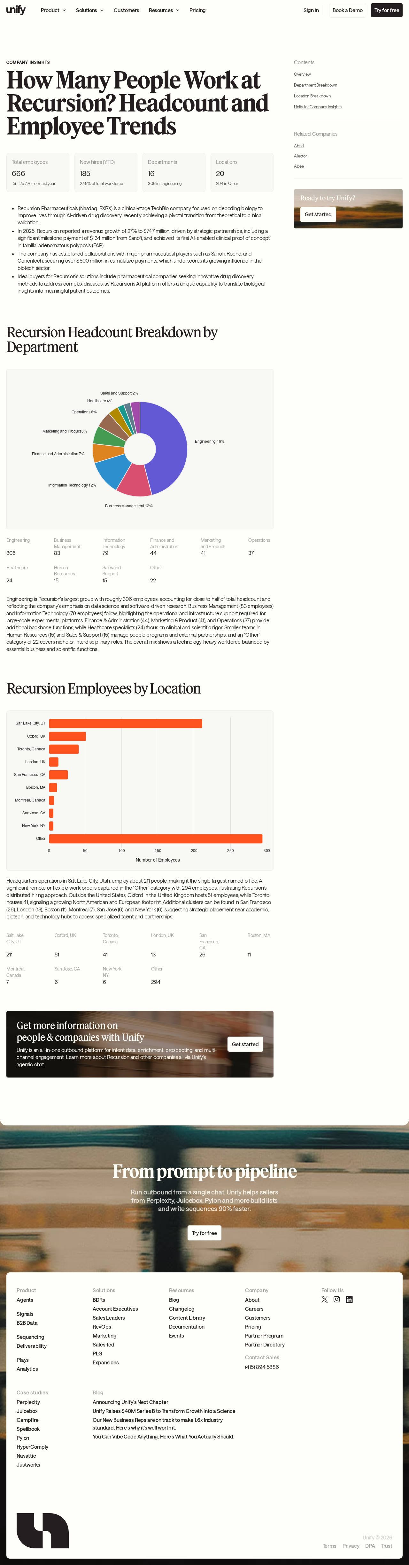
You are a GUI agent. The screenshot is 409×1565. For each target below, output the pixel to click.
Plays (23, 1360)
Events (176, 1335)
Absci (299, 145)
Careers (254, 1309)
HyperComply (32, 1447)
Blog (174, 1300)
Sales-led (103, 1344)
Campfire (28, 1420)
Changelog (182, 1309)
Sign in (311, 10)
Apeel (299, 166)
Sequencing (30, 1337)
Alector (300, 155)
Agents (25, 1300)
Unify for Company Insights (318, 106)
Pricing (253, 1326)
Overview (302, 73)
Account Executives (115, 1309)
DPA (370, 1545)
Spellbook (28, 1429)
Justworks (28, 1464)
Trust (386, 1545)
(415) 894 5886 (262, 1367)
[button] (53, 10)
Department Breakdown (315, 85)
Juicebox (27, 1411)
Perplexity (28, 1402)
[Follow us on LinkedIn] (349, 1299)
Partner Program (264, 1335)
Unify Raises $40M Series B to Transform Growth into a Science (164, 1411)
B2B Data (27, 1323)
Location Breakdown (312, 95)
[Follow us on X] (324, 1299)
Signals (25, 1314)
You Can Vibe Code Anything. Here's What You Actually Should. (163, 1436)
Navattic (26, 1456)
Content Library (187, 1318)
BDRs (99, 1300)
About (252, 1300)
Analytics (27, 1369)
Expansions (106, 1362)
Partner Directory (264, 1344)
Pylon (23, 1438)
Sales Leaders (109, 1318)
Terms (329, 1545)
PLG (97, 1353)
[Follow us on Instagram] (337, 1299)
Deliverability (32, 1346)
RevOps (102, 1326)
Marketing (105, 1335)
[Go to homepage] (16, 10)
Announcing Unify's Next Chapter (130, 1402)
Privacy (351, 1545)
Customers (258, 1318)
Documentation (186, 1326)
